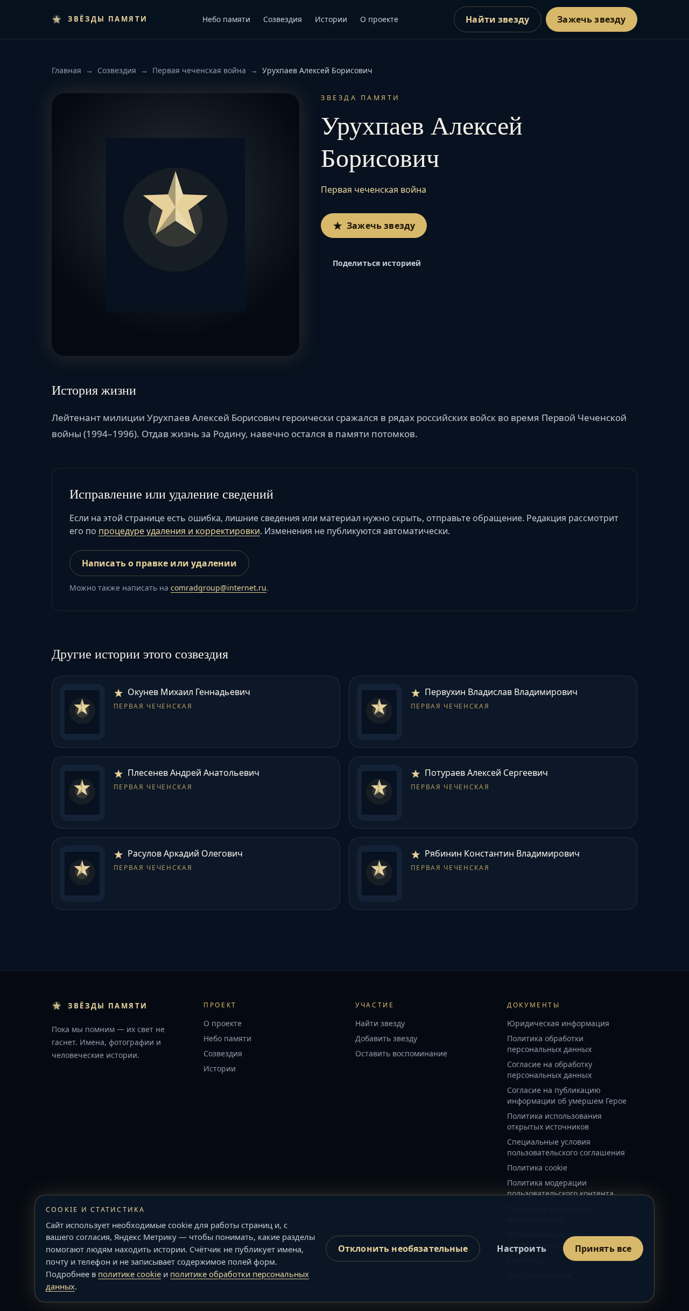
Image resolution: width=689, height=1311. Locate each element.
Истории (331, 19)
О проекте (379, 19)
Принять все (603, 1248)
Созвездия (282, 19)
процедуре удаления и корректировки (179, 531)
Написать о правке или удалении (159, 563)
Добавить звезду (386, 1038)
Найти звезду (497, 19)
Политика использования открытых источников (554, 1121)
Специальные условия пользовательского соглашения (566, 1147)
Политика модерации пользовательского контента (560, 1187)
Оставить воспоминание (401, 1053)
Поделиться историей (377, 263)
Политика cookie (537, 1167)
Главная (66, 70)
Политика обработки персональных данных (549, 1043)
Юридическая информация (558, 1023)
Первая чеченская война (199, 70)
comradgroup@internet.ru (218, 588)
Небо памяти (226, 19)
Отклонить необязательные (403, 1248)
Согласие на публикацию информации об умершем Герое (567, 1095)
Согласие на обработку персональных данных (549, 1069)
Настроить (521, 1248)
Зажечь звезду (591, 19)
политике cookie (129, 1273)
